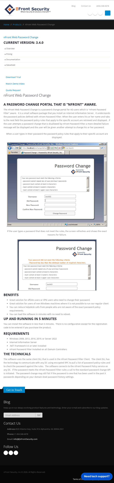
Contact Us (86, 6)
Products (17, 24)
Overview (10, 48)
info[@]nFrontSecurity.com (25, 439)
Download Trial (13, 77)
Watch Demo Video (14, 83)
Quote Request (13, 90)
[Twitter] (95, 13)
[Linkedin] (100, 13)
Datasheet (10, 65)
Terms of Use (78, 479)
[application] (97, 477)
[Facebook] (90, 13)
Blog (73, 6)
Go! (39, 415)
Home (6, 24)
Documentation (13, 59)
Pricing (9, 54)
